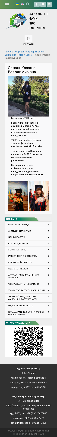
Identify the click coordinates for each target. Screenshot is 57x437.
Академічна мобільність (20, 306)
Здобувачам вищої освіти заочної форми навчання (26, 313)
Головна (9, 51)
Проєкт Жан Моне (17, 250)
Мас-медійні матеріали (19, 231)
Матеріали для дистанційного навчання (23, 276)
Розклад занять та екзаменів (23, 284)
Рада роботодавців (18, 269)
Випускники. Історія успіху (18, 55)
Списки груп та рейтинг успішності (26, 290)
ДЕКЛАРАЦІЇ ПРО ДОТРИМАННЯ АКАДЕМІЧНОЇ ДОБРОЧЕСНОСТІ (22, 298)
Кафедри (20, 51)
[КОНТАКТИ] (28, 38)
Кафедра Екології (35, 51)
